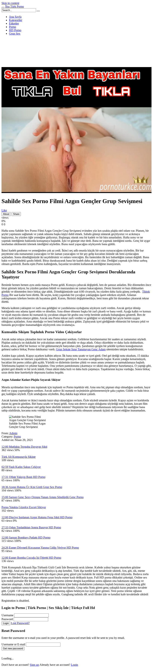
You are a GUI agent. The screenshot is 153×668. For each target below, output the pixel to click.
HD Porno (15, 30)
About (6, 214)
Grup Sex (14, 33)
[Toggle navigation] (2, 7)
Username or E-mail (13, 644)
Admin (13, 433)
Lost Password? (20, 623)
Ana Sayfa (15, 16)
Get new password (13, 648)
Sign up (34, 664)
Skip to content (10, 3)
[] (38, 11)
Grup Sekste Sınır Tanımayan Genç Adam (81, 349)
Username (7, 615)
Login (6, 623)
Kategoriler (15, 20)
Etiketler (14, 23)
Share (16, 214)
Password (7, 619)
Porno (12, 26)
